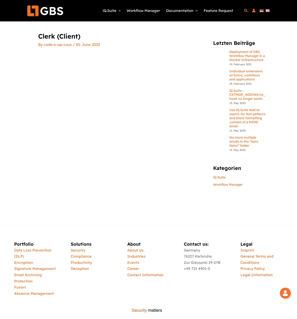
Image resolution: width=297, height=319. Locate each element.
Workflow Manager (143, 10)
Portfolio (24, 244)
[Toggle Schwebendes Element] (285, 293)
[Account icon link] (254, 11)
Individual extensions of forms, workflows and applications (246, 75)
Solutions (81, 244)
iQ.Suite (109, 10)
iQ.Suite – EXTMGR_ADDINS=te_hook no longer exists (247, 94)
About (134, 244)
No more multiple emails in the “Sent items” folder (243, 141)
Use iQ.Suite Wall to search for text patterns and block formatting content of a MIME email (247, 118)
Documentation (179, 10)
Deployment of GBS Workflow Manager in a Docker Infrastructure (247, 56)
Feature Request (218, 10)
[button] (118, 11)
